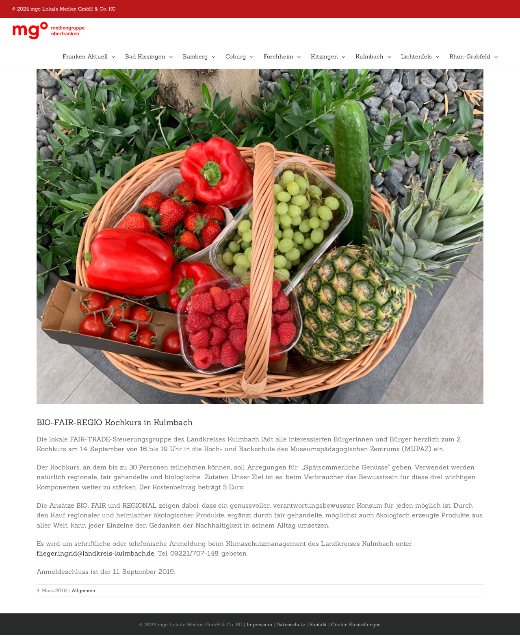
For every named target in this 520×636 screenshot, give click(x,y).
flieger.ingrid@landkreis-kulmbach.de (95, 553)
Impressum (259, 624)
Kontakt (318, 624)
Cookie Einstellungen (356, 624)
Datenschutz (290, 624)
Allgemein (83, 590)
